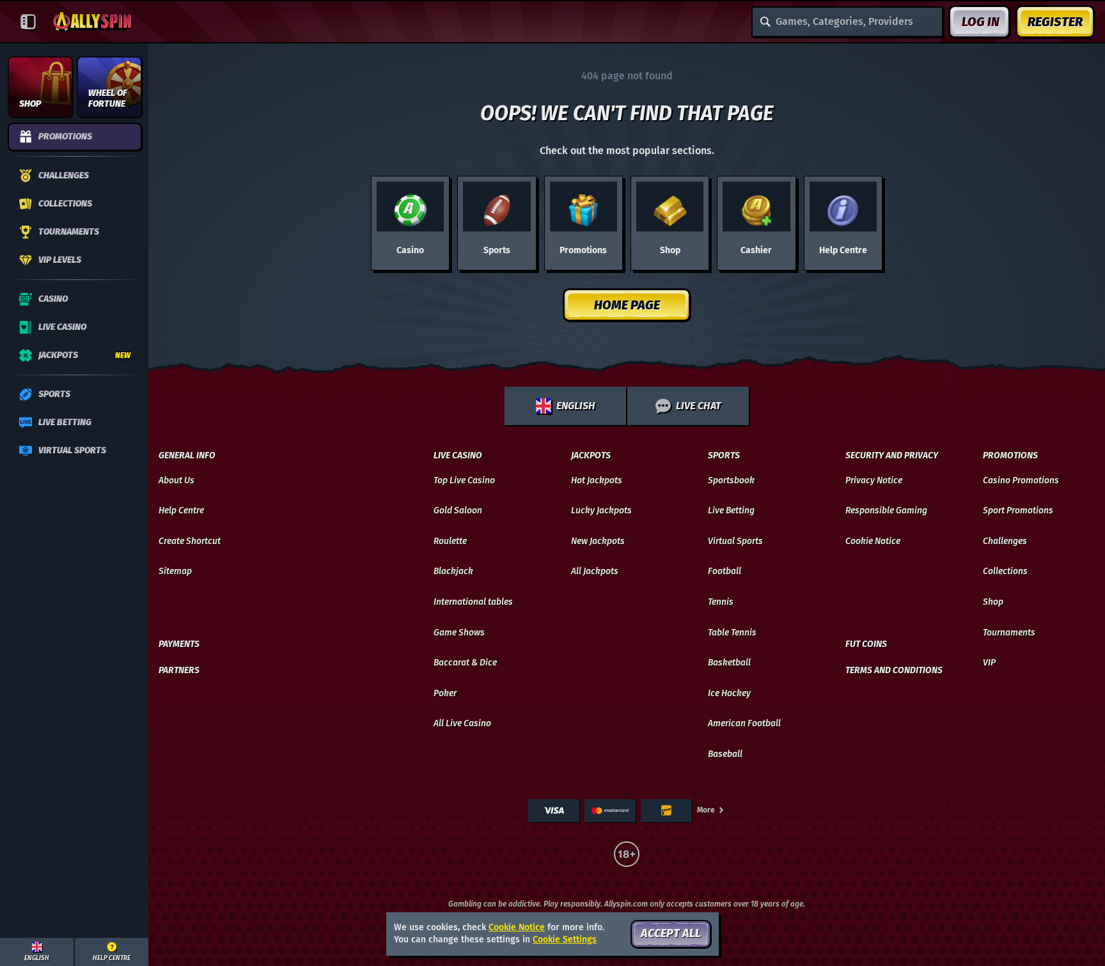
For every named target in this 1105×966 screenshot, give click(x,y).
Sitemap (175, 571)
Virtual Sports (735, 541)
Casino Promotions (1021, 480)
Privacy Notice (873, 480)
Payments (179, 644)
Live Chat (698, 406)
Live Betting (731, 510)
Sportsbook (731, 480)
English (575, 406)
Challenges (1005, 541)
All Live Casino (462, 723)
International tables (473, 601)
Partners (179, 671)
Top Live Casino (464, 480)
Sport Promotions (1018, 510)
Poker (445, 693)
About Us (176, 480)
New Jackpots (598, 541)
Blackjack (453, 571)
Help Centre (181, 510)
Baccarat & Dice (465, 662)
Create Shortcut (190, 541)
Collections (1005, 571)
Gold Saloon (458, 510)
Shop (993, 601)
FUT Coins (866, 644)
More (706, 810)
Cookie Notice (872, 541)
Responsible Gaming (886, 510)
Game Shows (459, 632)
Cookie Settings (565, 940)
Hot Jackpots (596, 480)
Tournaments (1009, 632)
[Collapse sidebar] (28, 22)
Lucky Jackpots (601, 510)
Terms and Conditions (894, 671)
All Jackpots (594, 571)
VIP (989, 662)
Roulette (450, 541)
